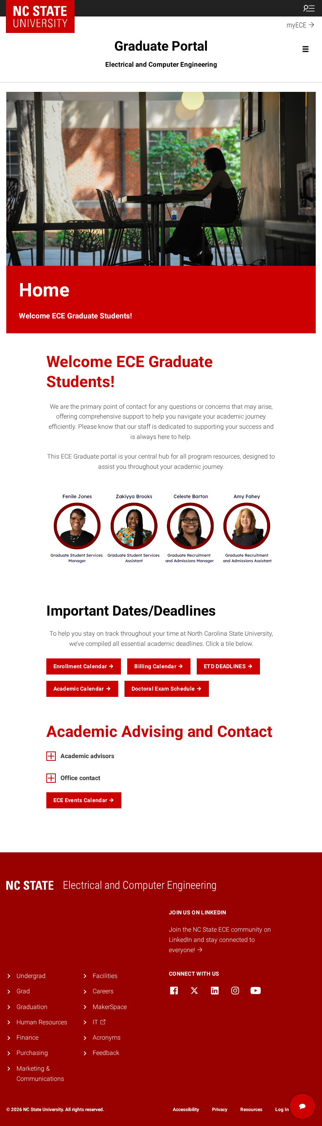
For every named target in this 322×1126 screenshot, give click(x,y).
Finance (27, 1037)
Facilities (105, 976)
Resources (251, 1109)
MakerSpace (110, 1007)
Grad (23, 991)
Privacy (219, 1109)
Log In (282, 1109)
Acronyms (107, 1037)
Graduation (32, 1007)
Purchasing (32, 1053)
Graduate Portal (161, 53)
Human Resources (41, 1022)
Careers (103, 991)
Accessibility (186, 1109)
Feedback (106, 1053)
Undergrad (31, 976)
